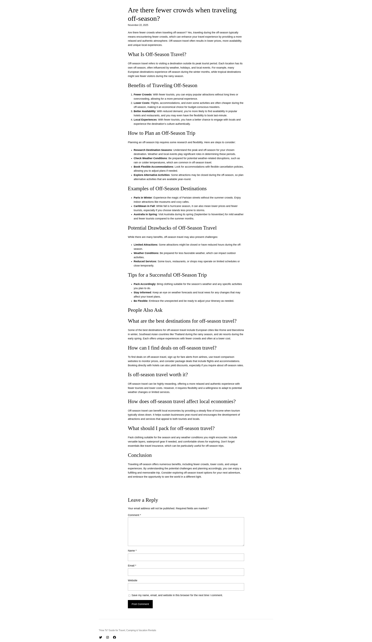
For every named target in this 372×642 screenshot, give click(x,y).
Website (132, 580)
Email (132, 565)
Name (132, 550)
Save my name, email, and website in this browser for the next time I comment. (177, 595)
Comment (134, 515)
